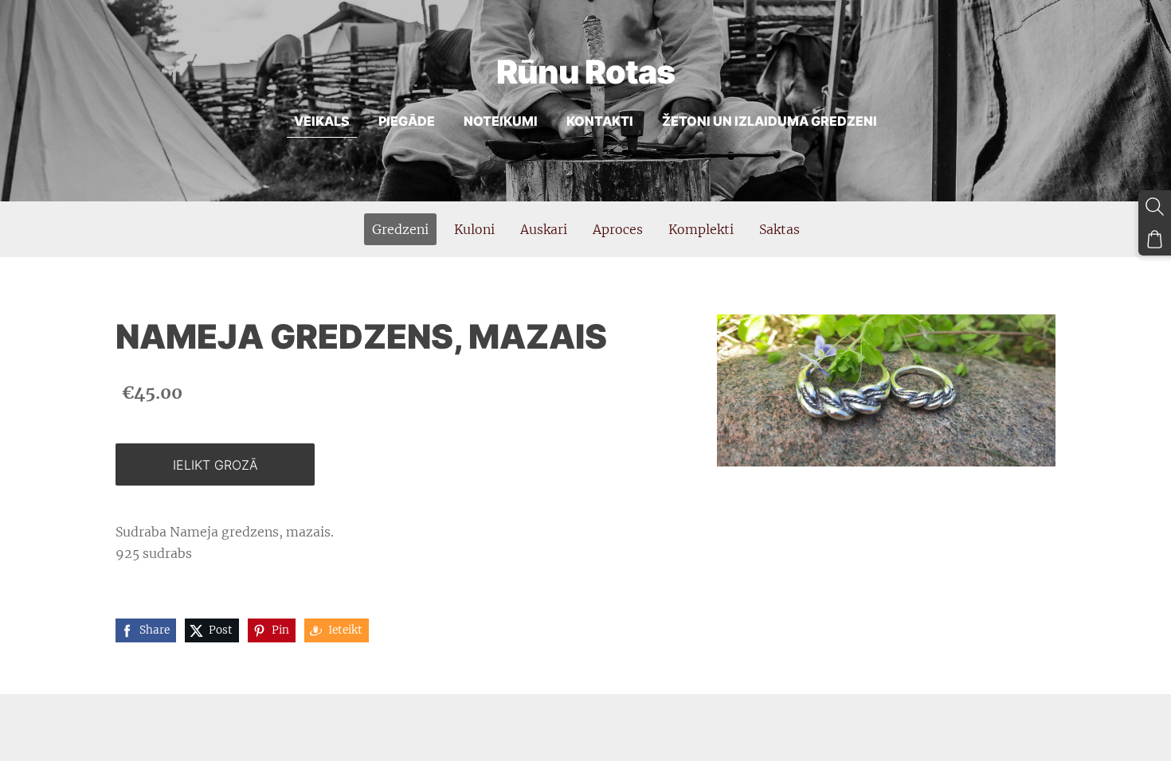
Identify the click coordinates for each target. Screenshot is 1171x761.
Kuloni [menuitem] (474, 229)
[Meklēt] (1154, 206)
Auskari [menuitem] (543, 229)
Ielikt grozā (215, 465)
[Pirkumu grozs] (1154, 239)
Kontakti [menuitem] (599, 121)
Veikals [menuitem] (322, 121)
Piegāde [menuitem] (406, 121)
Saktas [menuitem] (779, 229)
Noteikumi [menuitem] (501, 121)
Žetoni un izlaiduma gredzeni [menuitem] (769, 121)
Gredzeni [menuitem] (400, 229)
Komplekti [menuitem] (701, 229)
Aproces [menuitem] (618, 229)
